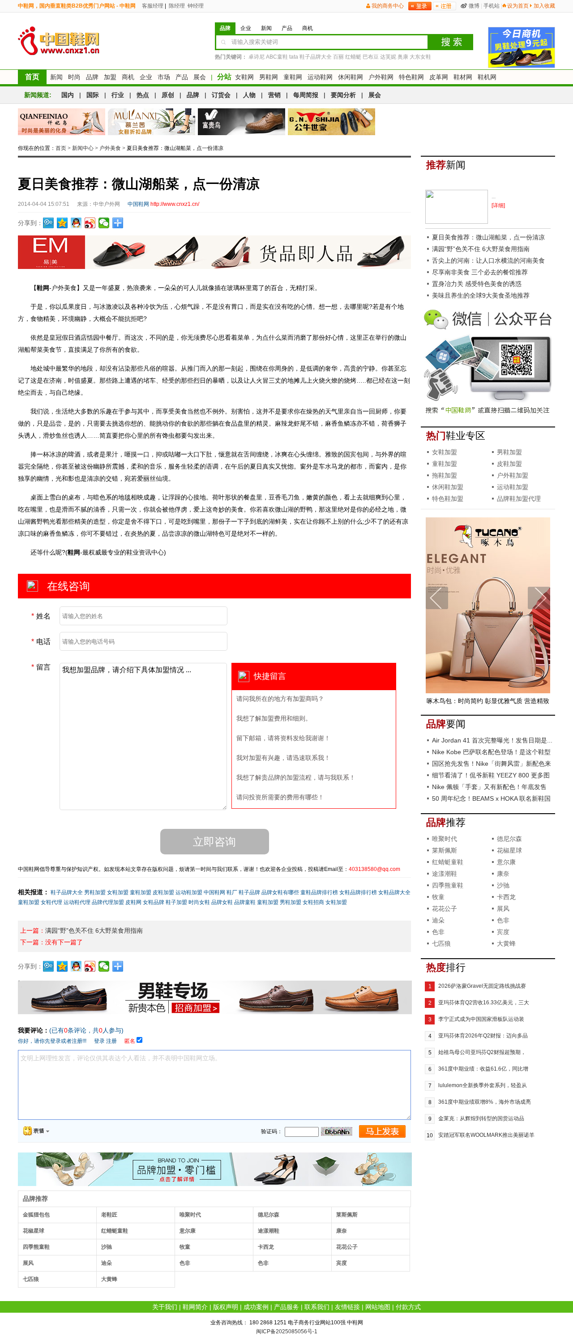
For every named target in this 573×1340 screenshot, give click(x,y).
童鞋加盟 (140, 892)
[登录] (420, 6)
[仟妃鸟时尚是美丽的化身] (61, 121)
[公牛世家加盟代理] (331, 121)
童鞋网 (292, 77)
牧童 (185, 1247)
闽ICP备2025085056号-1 (286, 1331)
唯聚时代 (190, 1215)
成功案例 (256, 1306)
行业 (117, 94)
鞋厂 (232, 892)
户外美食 (110, 148)
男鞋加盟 (95, 892)
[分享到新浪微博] (90, 223)
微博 (474, 6)
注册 (111, 1041)
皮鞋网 (133, 902)
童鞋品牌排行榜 (319, 892)
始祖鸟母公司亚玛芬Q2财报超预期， (482, 1052)
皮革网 (438, 77)
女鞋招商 (313, 902)
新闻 (56, 77)
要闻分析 (343, 94)
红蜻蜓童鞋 (114, 1231)
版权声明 (225, 1306)
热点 (143, 94)
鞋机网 (487, 77)
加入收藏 (544, 6)
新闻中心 (83, 148)
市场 (164, 77)
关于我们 (164, 1306)
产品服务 (286, 1306)
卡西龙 (266, 1247)
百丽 (338, 57)
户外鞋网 (380, 77)
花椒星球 (33, 1231)
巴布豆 (371, 57)
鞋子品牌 (249, 892)
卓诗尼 (256, 57)
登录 (99, 1041)
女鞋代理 (51, 902)
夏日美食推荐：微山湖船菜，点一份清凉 (488, 237)
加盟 (110, 77)
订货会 (221, 94)
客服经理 (152, 6)
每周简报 (305, 94)
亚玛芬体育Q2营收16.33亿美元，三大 (483, 1002)
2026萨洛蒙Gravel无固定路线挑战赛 (482, 986)
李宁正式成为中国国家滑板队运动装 (481, 1019)
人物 (249, 94)
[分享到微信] (104, 223)
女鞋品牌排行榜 (358, 892)
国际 (92, 94)
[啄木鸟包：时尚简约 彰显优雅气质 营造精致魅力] (488, 691)
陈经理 (176, 6)
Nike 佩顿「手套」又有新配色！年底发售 (489, 786)
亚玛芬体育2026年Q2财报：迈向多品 (483, 1036)
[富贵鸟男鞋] (241, 121)
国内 (67, 94)
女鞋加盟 (117, 892)
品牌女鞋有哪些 (280, 892)
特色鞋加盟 (447, 498)
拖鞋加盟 (444, 475)
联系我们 (316, 1306)
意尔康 (188, 1231)
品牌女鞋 (222, 902)
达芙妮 (388, 57)
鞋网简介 (195, 1306)
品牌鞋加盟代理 (519, 498)
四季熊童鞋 (36, 1247)
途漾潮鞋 (268, 1231)
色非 (185, 1263)
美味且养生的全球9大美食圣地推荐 (481, 295)
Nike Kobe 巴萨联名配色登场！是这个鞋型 (491, 751)
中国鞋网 (214, 892)
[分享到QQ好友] (76, 223)
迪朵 (106, 1263)
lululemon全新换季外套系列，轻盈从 (482, 1085)
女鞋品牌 (153, 902)
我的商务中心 (388, 6)
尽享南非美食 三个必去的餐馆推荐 (480, 272)
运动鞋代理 (77, 902)
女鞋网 (244, 77)
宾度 (341, 1263)
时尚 (74, 77)
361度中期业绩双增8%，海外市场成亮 (484, 1102)
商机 (128, 77)
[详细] (498, 205)
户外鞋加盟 (512, 475)
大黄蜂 (109, 1279)
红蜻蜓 (353, 57)
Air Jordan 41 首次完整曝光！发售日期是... (492, 740)
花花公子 (347, 1247)
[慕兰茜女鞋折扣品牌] (151, 121)
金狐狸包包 (36, 1215)
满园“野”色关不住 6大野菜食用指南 (94, 930)
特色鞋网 (411, 77)
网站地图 (377, 1306)
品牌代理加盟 (108, 902)
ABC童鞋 (277, 57)
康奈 (341, 1231)
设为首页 (518, 6)
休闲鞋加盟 (447, 487)
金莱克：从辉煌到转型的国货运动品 (481, 1118)
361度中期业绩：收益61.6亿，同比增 (483, 1069)
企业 (146, 77)
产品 (181, 77)
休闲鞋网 (350, 77)
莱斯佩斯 (347, 1215)
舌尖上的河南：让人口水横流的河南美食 (488, 260)
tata (293, 57)
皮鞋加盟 (163, 892)
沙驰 (106, 1247)
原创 (168, 94)
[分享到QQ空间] (62, 223)
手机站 (491, 6)
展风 (28, 1263)
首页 (32, 77)
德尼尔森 (268, 1215)
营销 (274, 94)
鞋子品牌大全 (315, 57)
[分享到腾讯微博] (48, 223)
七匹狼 (31, 1279)
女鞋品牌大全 (394, 892)
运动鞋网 (320, 77)
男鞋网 (268, 77)
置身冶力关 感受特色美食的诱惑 (477, 283)
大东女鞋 (420, 57)
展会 (199, 77)
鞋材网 (462, 77)
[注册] (444, 6)
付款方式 (408, 1306)
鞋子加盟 (176, 902)
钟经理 (195, 6)
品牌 (92, 77)
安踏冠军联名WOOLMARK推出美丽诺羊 (486, 1135)
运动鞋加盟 (188, 892)
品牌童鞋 (245, 902)
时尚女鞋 (199, 902)
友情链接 (347, 1306)
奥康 (403, 57)
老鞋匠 (109, 1215)
